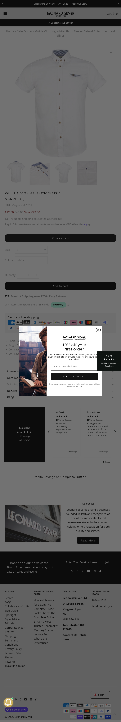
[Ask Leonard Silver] (8, 702)
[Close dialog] (98, 330)
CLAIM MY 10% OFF (74, 376)
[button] (109, 361)
